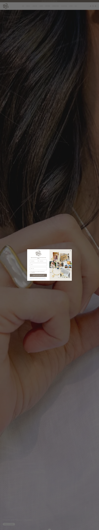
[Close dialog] (70, 251)
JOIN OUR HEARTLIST (38, 275)
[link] (38, 253)
